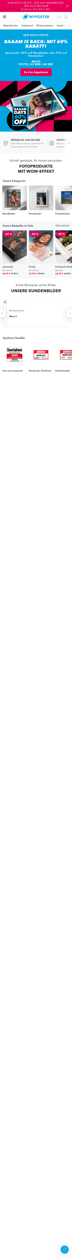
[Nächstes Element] (67, 25)
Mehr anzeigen (62, 225)
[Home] (36, 16)
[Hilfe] (65, 1250)
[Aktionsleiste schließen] (67, 6)
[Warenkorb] (66, 17)
